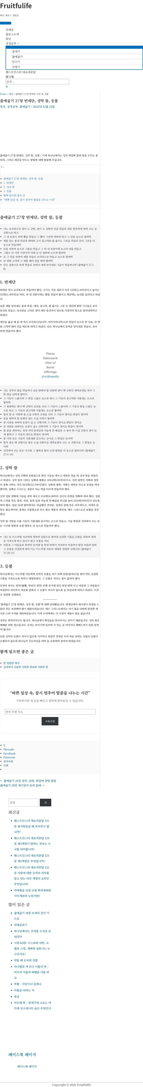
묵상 (8, 39)
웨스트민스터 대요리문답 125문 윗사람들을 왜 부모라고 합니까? (31, 826)
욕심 (16, 996)
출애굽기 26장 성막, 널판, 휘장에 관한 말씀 (28, 781)
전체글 (10, 30)
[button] (7, 87)
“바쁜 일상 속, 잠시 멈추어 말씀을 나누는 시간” (29, 199)
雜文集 (10, 77)
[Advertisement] (50, 130)
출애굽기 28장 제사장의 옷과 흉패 (22, 785)
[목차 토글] (2, 167)
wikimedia (51, 376)
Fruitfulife (16, 5)
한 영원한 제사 (11, 663)
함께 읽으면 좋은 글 (14, 195)
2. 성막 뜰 (9, 187)
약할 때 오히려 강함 (26, 960)
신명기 (16, 67)
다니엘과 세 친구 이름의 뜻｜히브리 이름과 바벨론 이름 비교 (31, 972)
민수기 (16, 62)
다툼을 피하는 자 (24, 990)
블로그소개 (12, 34)
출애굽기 (17, 57)
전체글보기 (20, 925)
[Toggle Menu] (74, 47)
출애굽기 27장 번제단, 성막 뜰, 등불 (23, 178)
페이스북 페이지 (22, 1054)
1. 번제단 (8, 182)
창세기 (16, 51)
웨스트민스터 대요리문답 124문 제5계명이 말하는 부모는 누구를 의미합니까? (32, 843)
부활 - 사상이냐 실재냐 (27, 984)
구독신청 (50, 721)
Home (3, 93)
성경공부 (11, 43)
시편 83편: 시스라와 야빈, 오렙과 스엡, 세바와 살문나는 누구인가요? (32, 948)
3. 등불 (7, 191)
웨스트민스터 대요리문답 (21, 72)
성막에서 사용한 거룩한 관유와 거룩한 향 (25, 667)
